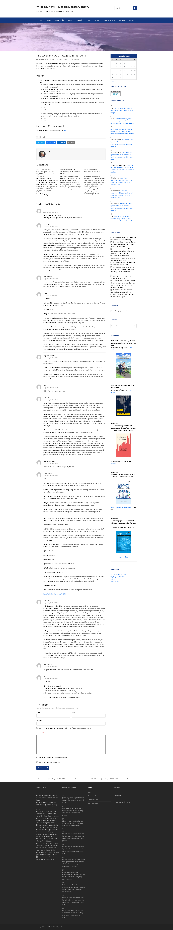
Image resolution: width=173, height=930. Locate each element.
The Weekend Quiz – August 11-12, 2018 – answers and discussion (59, 779)
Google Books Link (123, 557)
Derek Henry (47, 473)
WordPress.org (93, 803)
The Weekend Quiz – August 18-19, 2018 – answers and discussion (113, 779)
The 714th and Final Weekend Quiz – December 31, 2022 (70, 172)
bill (53, 59)
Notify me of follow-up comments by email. (53, 757)
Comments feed (93, 800)
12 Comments (75, 59)
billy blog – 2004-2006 (118, 577)
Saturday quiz (62, 59)
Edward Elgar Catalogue (118, 507)
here (64, 130)
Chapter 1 (129, 507)
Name (39, 712)
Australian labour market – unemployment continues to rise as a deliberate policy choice (123, 258)
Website (39, 720)
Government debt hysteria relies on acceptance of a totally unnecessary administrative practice (122, 121)
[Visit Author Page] (42, 154)
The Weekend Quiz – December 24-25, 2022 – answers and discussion (93, 172)
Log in (90, 792)
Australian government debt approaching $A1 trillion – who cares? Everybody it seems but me (123, 251)
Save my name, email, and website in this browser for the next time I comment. (65, 728)
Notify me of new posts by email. (49, 762)
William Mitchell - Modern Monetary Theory (62, 6)
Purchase (114, 463)
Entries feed (92, 796)
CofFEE (113, 579)
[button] (40, 142)
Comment (40, 733)
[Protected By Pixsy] (116, 95)
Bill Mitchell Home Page (118, 574)
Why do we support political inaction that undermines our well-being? (122, 110)
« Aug (112, 81)
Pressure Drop (115, 581)
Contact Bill (117, 795)
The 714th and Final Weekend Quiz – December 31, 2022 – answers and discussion (46, 173)
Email (74, 712)
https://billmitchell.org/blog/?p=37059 (55, 594)
